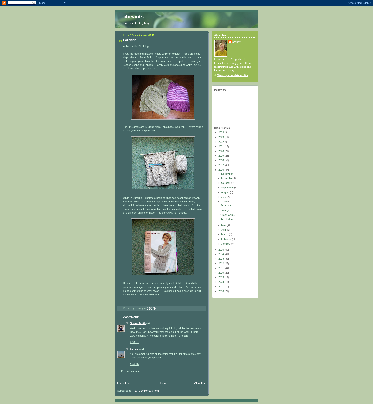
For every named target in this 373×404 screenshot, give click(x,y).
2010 (221, 273)
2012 (221, 263)
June (224, 201)
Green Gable (227, 215)
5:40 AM (134, 364)
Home (162, 383)
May (224, 225)
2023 (221, 137)
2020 (221, 151)
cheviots (133, 16)
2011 (221, 268)
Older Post (200, 383)
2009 (221, 277)
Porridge (225, 210)
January (226, 244)
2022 (221, 142)
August (225, 192)
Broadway (226, 205)
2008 (221, 282)
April (224, 230)
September (227, 187)
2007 (221, 286)
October (226, 183)
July (224, 197)
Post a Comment (130, 371)
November (227, 178)
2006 (221, 291)
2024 (221, 132)
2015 (221, 249)
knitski (134, 349)
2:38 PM (134, 342)
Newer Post (123, 383)
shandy (236, 42)
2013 (221, 259)
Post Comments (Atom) (146, 390)
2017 (221, 165)
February (226, 239)
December (227, 174)
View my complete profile (232, 75)
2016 (221, 169)
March (225, 234)
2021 (221, 146)
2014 (221, 254)
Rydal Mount (227, 219)
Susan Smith (138, 323)
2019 (221, 155)
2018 (221, 160)
